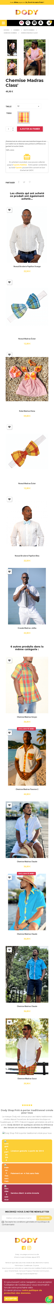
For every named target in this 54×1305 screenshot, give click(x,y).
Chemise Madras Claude (27, 862)
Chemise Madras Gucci (27, 1079)
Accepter (11, 1299)
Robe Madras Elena (27, 411)
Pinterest (30, 182)
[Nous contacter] (34, 22)
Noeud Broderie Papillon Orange (27, 266)
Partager (18, 182)
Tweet (24, 182)
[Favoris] (21, 22)
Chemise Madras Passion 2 (27, 789)
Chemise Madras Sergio (27, 717)
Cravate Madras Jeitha (27, 628)
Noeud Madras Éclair (27, 339)
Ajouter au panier (30, 129)
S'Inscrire (44, 1218)
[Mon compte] (40, 22)
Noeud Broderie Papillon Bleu (27, 556)
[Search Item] (27, 22)
